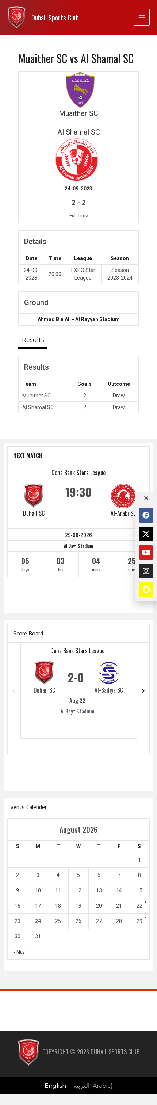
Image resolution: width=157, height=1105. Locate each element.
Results (33, 339)
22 (139, 906)
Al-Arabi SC (123, 513)
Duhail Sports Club (55, 17)
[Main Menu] (142, 17)
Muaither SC (36, 396)
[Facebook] (146, 515)
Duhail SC (34, 513)
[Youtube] (146, 552)
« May (19, 952)
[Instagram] (146, 571)
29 (139, 921)
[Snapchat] (146, 589)
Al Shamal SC (38, 407)
